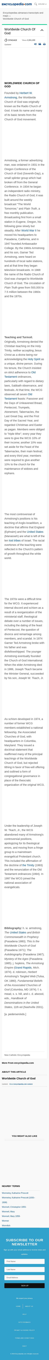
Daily (24, 1346)
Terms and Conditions (24, 1338)
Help (24, 1314)
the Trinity (28, 865)
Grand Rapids (23, 967)
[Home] (17, 4)
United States (35, 531)
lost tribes (15, 540)
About (21, 1084)
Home (18, 1306)
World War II (28, 230)
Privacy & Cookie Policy (24, 1330)
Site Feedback (24, 1322)
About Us (29, 1306)
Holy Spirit (34, 359)
